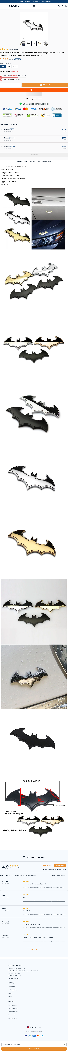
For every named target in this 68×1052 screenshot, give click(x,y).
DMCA (10, 996)
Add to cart (34, 1049)
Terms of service (13, 1008)
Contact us (11, 986)
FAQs (10, 993)
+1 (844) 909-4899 (14, 973)
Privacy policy (12, 1005)
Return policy (12, 1015)
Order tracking (12, 990)
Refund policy (12, 1018)
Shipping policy (13, 1011)
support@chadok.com (14, 975)
